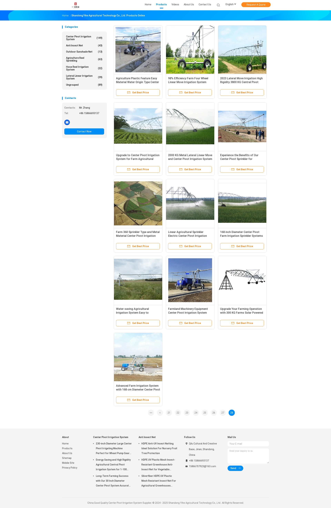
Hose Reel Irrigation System (84, 68)
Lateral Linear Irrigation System (84, 77)
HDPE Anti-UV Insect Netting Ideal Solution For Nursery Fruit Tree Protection (159, 448)
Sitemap (67, 458)
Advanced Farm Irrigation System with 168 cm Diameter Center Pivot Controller (138, 389)
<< (151, 412)
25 (204, 412)
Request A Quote (256, 4)
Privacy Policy (69, 467)
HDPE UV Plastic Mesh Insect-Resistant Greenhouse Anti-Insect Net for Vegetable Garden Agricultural (158, 465)
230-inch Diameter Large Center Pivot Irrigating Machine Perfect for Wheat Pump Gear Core (114, 449)
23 (186, 412)
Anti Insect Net (84, 45)
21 (169, 412)
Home (65, 443)
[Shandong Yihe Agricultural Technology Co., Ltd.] (75, 5)
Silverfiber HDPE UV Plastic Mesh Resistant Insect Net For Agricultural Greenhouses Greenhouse (158, 481)
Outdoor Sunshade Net (84, 51)
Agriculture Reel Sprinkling (84, 59)
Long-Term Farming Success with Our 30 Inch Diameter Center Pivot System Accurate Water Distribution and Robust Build (113, 481)
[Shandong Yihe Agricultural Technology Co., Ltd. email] (67, 122)
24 (195, 412)
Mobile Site (68, 462)
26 (213, 412)
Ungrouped (84, 84)
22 (178, 412)
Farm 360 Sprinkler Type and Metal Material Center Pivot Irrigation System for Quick (138, 235)
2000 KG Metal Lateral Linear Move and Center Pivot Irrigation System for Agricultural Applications (190, 159)
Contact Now (84, 131)
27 (222, 412)
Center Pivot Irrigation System (84, 38)
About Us (67, 453)
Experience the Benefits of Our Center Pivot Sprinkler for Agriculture (239, 159)
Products (67, 448)
